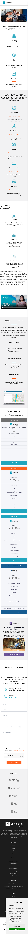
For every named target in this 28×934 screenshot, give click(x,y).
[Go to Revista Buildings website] (14, 788)
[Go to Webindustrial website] (14, 811)
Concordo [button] (16, 929)
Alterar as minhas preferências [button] (17, 925)
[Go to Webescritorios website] (14, 803)
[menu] (25, 2)
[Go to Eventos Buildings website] (14, 796)
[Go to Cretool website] (14, 780)
